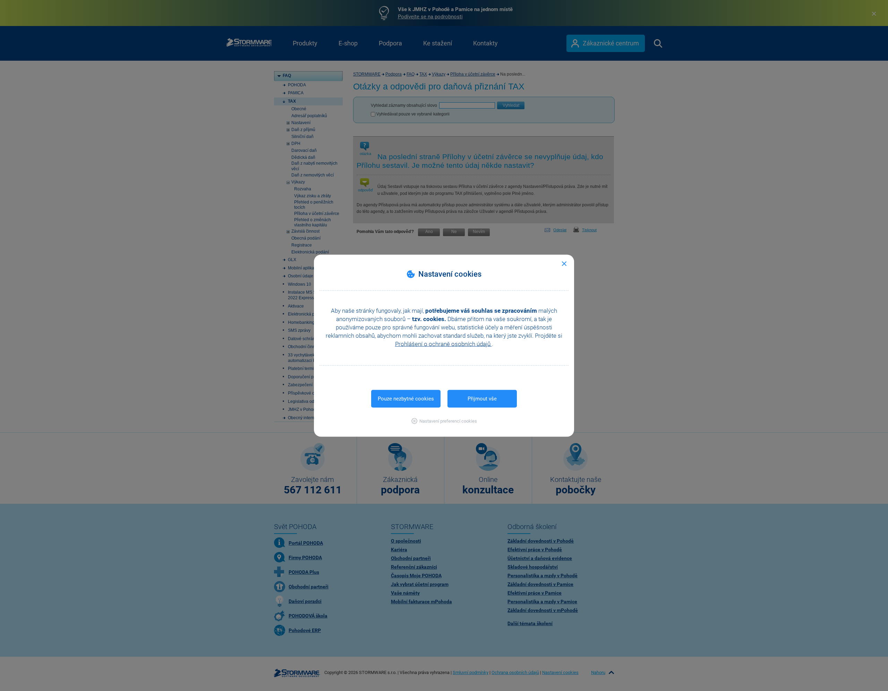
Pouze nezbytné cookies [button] (406, 398)
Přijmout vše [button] (482, 398)
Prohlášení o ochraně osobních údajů (443, 343)
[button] (444, 420)
